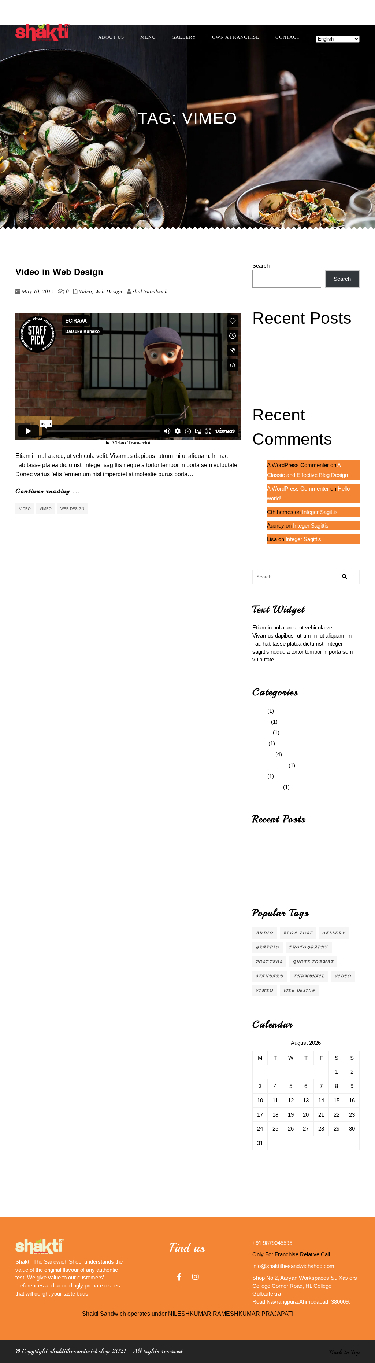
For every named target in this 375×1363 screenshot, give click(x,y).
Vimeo (46, 509)
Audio (259, 711)
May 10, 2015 (38, 291)
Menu (148, 37)
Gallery (184, 37)
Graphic (261, 732)
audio (265, 932)
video (25, 509)
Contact (287, 37)
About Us (111, 37)
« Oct (259, 1161)
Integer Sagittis (270, 356)
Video (85, 291)
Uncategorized (269, 765)
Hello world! (266, 334)
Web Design (108, 291)
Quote (259, 743)
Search (261, 265)
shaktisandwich (150, 291)
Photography (308, 947)
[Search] (345, 577)
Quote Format (313, 961)
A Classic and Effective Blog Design (295, 345)
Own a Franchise (235, 37)
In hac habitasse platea (279, 367)
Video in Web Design (59, 272)
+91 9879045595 (272, 1243)
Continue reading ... (47, 491)
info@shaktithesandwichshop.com (293, 1266)
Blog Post (298, 932)
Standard (263, 754)
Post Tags (269, 961)
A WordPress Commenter (298, 488)
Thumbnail (309, 976)
